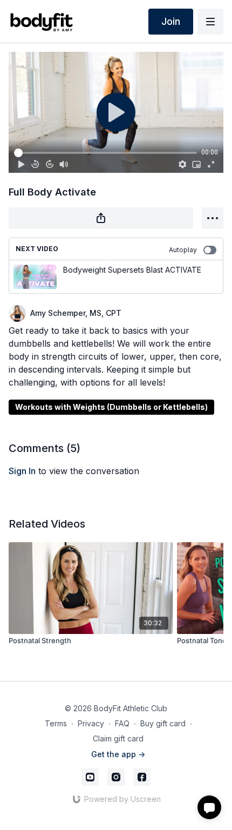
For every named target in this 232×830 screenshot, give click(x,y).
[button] (209, 807)
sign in (22, 470)
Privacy (91, 723)
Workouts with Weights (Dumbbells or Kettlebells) (111, 406)
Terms (56, 723)
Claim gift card (118, 738)
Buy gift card (163, 723)
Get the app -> (118, 754)
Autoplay (183, 250)
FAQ (122, 723)
